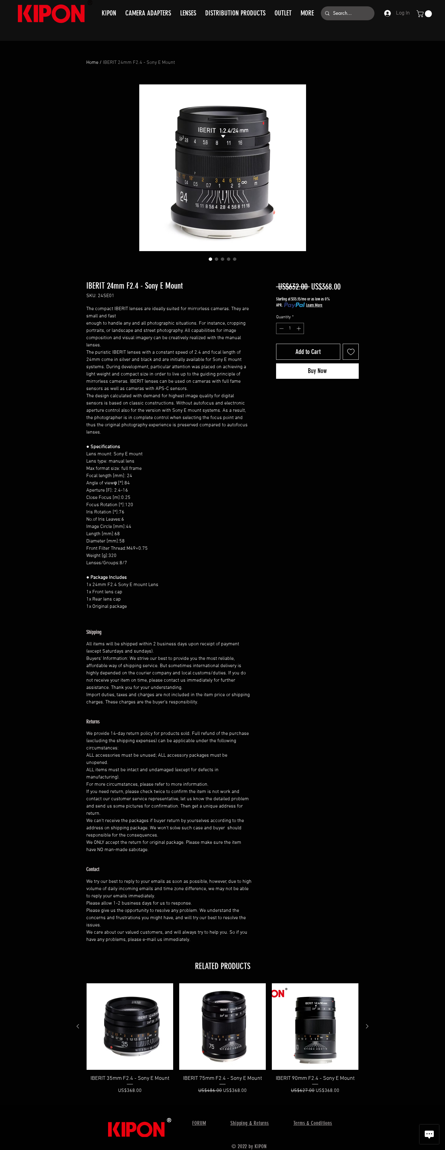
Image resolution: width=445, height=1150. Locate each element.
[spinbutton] (290, 328)
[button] (425, 13)
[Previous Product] (77, 1026)
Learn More (314, 305)
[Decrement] (281, 328)
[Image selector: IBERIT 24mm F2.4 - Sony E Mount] (210, 259)
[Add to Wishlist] (351, 352)
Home (92, 63)
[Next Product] (367, 1026)
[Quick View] (130, 1026)
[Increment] (299, 328)
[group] (222, 1042)
